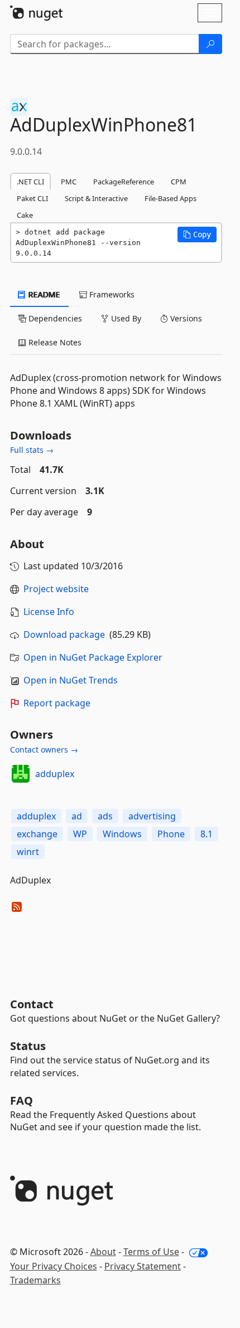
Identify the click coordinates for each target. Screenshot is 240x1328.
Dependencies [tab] (54, 318)
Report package (56, 703)
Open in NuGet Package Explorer (92, 657)
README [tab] (43, 294)
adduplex (54, 774)
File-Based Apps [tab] (170, 198)
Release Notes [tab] (53, 342)
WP (80, 834)
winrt (28, 852)
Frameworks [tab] (111, 294)
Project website (56, 589)
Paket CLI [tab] (32, 198)
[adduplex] (21, 774)
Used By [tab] (125, 318)
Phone (171, 834)
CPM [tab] (178, 182)
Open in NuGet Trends (70, 680)
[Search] (210, 44)
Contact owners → (44, 749)
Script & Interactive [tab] (96, 198)
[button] (197, 234)
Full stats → (32, 450)
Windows (122, 834)
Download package (64, 634)
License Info (48, 612)
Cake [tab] (25, 215)
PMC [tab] (68, 182)
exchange (37, 834)
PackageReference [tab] (123, 182)
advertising (152, 816)
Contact (32, 1004)
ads (105, 816)
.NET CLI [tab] (30, 182)
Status (28, 1045)
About (103, 1252)
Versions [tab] (185, 318)
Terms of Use (151, 1252)
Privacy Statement (142, 1266)
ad (76, 816)
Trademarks (35, 1280)
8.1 (206, 834)
